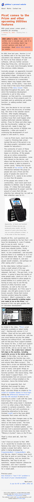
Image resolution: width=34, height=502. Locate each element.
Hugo (17, 497)
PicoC (22, 327)
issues (20, 88)
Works (9, 8)
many (15, 88)
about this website (23, 47)
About (3, 8)
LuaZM (10, 413)
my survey (19, 167)
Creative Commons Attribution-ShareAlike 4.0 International (18, 494)
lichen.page (22, 498)
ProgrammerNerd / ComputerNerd (13, 452)
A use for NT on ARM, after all (21, 484)
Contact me (17, 8)
